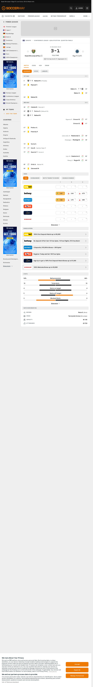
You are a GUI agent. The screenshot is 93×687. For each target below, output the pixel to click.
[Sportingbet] (28, 200)
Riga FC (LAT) (77, 56)
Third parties (53, 671)
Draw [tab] (47, 65)
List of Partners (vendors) (10, 682)
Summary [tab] (27, 71)
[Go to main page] (17, 8)
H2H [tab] (40, 65)
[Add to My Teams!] (28, 51)
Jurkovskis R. (66, 136)
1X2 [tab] (25, 178)
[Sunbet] (28, 213)
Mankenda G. (75, 136)
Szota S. (41, 152)
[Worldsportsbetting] (28, 206)
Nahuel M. (45, 111)
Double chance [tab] (68, 178)
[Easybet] (28, 187)
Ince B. (33, 148)
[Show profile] (34, 51)
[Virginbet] (28, 219)
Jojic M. (68, 156)
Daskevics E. (75, 156)
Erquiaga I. (68, 140)
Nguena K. (69, 119)
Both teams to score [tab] (51, 178)
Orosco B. (76, 119)
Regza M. (77, 160)
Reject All (77, 670)
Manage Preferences (77, 676)
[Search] (71, 8)
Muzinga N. (76, 140)
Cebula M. (34, 107)
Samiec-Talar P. (41, 148)
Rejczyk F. (41, 107)
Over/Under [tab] (35, 178)
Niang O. (70, 160)
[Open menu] (87, 8)
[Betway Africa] (28, 193)
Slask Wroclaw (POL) (32, 56)
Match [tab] (26, 65)
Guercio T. (34, 152)
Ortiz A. (33, 164)
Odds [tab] (34, 65)
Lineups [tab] (44, 71)
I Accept (77, 664)
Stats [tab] (36, 71)
